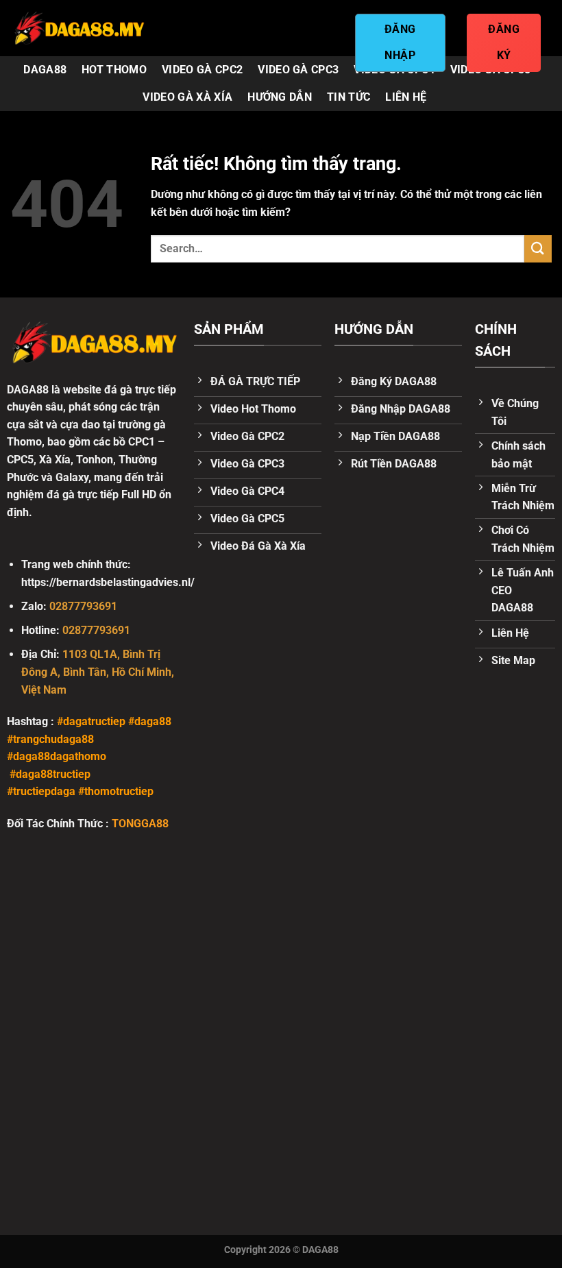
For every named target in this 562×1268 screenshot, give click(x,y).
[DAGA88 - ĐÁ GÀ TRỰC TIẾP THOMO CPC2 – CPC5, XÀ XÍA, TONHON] (78, 28)
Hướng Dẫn (279, 96)
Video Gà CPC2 (202, 69)
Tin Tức (348, 96)
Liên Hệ (405, 96)
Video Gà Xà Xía (187, 96)
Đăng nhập (400, 42)
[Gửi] (538, 248)
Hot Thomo (114, 69)
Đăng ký (504, 42)
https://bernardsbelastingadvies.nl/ (108, 582)
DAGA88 (44, 69)
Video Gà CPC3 (298, 69)
